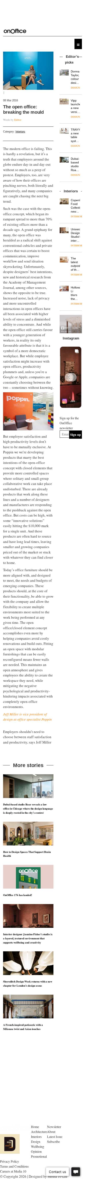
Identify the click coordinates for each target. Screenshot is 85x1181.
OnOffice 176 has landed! (17, 895)
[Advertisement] (72, 473)
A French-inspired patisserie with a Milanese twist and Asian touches (23, 1027)
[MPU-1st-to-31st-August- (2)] (71, 324)
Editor (17, 120)
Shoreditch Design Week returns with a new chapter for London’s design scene (27, 983)
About (51, 1131)
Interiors (20, 131)
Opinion (36, 1151)
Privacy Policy (9, 1161)
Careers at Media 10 (13, 1171)
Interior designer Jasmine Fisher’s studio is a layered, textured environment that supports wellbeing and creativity (27, 938)
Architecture (39, 1131)
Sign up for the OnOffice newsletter (69, 423)
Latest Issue (54, 1136)
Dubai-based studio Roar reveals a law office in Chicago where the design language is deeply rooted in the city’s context (28, 808)
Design (35, 1141)
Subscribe (53, 1141)
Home (35, 1126)
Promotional (39, 1156)
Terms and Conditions (14, 1166)
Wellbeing (37, 1146)
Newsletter (54, 1126)
